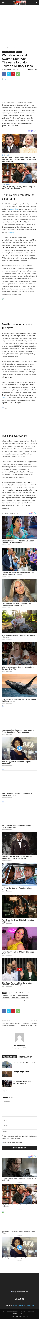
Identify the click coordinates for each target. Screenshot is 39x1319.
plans (28, 1000)
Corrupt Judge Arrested (22, 1072)
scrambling (14, 209)
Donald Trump (15, 997)
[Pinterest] (13, 74)
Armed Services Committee (23, 993)
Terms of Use (30, 1311)
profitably (10, 232)
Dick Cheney (6, 997)
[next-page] (6, 1091)
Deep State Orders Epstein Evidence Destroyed (11, 1024)
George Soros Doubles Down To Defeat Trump (29, 1024)
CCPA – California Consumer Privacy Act (14, 1311)
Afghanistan (11, 993)
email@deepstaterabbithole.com (23, 1306)
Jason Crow (14, 1000)
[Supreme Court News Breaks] (7, 1064)
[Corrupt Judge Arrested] (7, 1074)
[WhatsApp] (18, 74)
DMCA (15, 1313)
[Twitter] (9, 74)
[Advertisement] (19, 25)
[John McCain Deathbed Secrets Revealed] (7, 1083)
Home (3, 48)
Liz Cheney (22, 1000)
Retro (13, 51)
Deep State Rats (11, 48)
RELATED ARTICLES (9, 1057)
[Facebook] (4, 74)
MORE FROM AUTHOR (25, 1057)
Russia (33, 1000)
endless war (24, 997)
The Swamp (19, 51)
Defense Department (23, 995)
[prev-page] (3, 1091)
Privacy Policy (22, 1313)
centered (5, 398)
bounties (5, 995)
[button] (3, 2)
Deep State (12, 995)
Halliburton (6, 1000)
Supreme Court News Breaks (24, 1062)
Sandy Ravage (7, 69)
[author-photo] (19, 1042)
